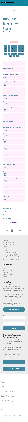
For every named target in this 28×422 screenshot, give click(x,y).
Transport (5, 199)
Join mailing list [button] (14, 309)
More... (5, 64)
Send (14, 328)
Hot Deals (6, 31)
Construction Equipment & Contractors (12, 107)
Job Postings (5, 214)
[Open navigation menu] (25, 3)
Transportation (6, 196)
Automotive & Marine (8, 88)
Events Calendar (6, 210)
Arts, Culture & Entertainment (10, 81)
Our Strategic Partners (10, 252)
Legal (4, 145)
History (5, 248)
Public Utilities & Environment (10, 164)
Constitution (7, 247)
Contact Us (5, 215)
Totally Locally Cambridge (11, 256)
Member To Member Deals (16, 31)
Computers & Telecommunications (11, 101)
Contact (5, 277)
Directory (5, 241)
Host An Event (7, 250)
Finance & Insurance (8, 121)
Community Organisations (8, 116)
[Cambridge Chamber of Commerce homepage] (12, 3)
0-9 (5, 45)
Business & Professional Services (10, 95)
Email (4, 321)
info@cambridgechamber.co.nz (13, 355)
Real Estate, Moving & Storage (10, 171)
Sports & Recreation (8, 190)
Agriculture (5, 77)
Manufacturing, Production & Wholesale (12, 152)
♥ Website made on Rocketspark (12, 416)
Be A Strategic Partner (10, 254)
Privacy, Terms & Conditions (12, 260)
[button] (4, 230)
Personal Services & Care (9, 158)
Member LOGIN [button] (14, 369)
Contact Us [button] (14, 362)
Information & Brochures (8, 217)
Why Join (5, 273)
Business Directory (7, 208)
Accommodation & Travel (9, 62)
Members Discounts (9, 245)
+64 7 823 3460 (8, 357)
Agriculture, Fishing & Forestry (10, 74)
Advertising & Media (8, 68)
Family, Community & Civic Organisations (13, 113)
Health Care (6, 133)
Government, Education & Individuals (12, 127)
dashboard (14, 416)
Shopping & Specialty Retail (9, 184)
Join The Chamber (7, 218)
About (4, 269)
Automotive (5, 91)
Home (4, 267)
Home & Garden (7, 139)
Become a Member (9, 243)
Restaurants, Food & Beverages (10, 178)
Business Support (8, 271)
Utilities (4, 167)
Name (4, 315)
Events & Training (8, 275)
